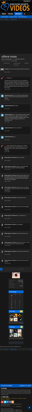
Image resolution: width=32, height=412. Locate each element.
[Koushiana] (19, 331)
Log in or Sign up (27, 1)
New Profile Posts (22, 16)
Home (4, 14)
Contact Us (23, 385)
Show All (21, 323)
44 (21, 327)
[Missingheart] (15, 335)
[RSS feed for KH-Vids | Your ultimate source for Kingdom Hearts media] (12, 402)
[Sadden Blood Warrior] (19, 319)
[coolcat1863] (15, 319)
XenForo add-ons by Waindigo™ (7, 408)
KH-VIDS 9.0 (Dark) (6, 385)
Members (18, 14)
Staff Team (3, 399)
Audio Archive (14, 398)
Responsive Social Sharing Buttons (7, 411)
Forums (10, 14)
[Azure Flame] (11, 315)
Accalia (6, 69)
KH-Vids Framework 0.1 (5, 405)
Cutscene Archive (7, 398)
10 (22, 284)
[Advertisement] (16, 38)
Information (16, 65)
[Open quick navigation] (31, 19)
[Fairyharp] (11, 319)
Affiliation (8, 399)
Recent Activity (17, 63)
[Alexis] (11, 331)
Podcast (24, 398)
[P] (19, 315)
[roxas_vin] (11, 335)
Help (29, 385)
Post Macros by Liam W (17, 404)
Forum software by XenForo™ (6, 404)
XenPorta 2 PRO (3, 346)
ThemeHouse (18, 406)
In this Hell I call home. (18, 342)
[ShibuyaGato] (15, 331)
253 (21, 311)
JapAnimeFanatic (8, 95)
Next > (22, 269)
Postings (26, 63)
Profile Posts (6, 63)
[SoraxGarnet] (15, 315)
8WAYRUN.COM (18, 346)
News (2, 398)
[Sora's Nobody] (19, 335)
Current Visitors (5, 16)
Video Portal (20, 398)
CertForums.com (19, 411)
